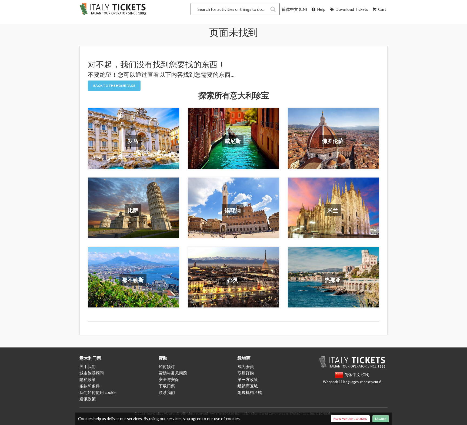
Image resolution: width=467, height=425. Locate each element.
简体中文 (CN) (294, 9)
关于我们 (87, 366)
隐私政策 (87, 379)
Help (320, 9)
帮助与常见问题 (173, 372)
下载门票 (167, 385)
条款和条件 (89, 385)
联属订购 (246, 372)
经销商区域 (248, 385)
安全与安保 (169, 379)
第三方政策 (248, 379)
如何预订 (167, 366)
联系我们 (167, 392)
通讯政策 (87, 398)
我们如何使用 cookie (97, 392)
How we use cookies (350, 418)
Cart (381, 9)
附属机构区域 (250, 392)
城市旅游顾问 (91, 372)
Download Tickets (351, 9)
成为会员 (246, 366)
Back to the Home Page (114, 85)
